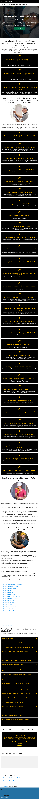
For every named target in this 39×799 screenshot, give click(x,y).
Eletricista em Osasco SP (8, 602)
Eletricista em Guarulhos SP (9, 600)
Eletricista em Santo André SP (9, 588)
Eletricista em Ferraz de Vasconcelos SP (12, 617)
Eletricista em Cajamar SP (9, 612)
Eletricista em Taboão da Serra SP (10, 598)
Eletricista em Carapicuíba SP (9, 606)
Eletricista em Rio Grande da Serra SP (11, 596)
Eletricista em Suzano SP (8, 610)
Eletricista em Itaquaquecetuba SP (11, 619)
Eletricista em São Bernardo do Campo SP (12, 584)
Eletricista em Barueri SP (8, 604)
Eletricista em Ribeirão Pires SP (10, 594)
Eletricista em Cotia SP (8, 608)
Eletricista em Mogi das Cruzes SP (10, 623)
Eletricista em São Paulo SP (9, 582)
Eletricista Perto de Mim (6, 1)
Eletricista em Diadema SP (9, 590)
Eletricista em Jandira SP (8, 621)
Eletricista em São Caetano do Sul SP (11, 586)
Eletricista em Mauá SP (8, 592)
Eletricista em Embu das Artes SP (10, 615)
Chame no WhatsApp (19, 28)
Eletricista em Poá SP (7, 625)
